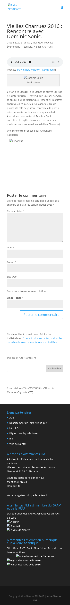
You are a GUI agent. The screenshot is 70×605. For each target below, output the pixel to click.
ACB (11, 417)
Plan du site (13, 486)
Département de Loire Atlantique (28, 422)
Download (48, 69)
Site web (12, 276)
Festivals (27, 46)
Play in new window (28, 69)
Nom (10, 247)
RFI (11, 438)
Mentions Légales (17, 481)
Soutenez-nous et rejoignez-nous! (26, 477)
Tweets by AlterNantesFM (21, 357)
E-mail (11, 262)
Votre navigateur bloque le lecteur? (27, 495)
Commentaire (15, 211)
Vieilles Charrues (43, 46)
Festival (27, 42)
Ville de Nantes (18, 443)
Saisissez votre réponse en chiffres (26, 291)
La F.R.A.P (14, 428)
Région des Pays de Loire (23, 433)
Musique (38, 42)
